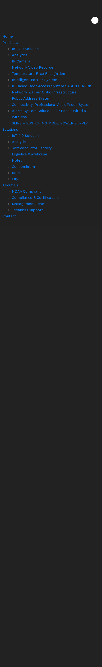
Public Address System (31, 98)
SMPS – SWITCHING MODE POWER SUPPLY (50, 123)
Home (7, 36)
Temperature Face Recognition (38, 74)
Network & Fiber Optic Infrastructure (44, 92)
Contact (9, 216)
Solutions (10, 129)
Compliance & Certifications (36, 197)
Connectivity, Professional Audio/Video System (52, 105)
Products (10, 43)
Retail (17, 173)
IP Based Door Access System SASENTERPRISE (53, 86)
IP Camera (21, 61)
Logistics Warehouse (29, 154)
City (15, 179)
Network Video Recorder (33, 67)
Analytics (20, 55)
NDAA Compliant (26, 191)
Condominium (23, 166)
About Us (10, 185)
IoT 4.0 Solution (25, 49)
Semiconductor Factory (32, 148)
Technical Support (27, 210)
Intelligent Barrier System (34, 80)
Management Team (28, 204)
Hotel (17, 160)
